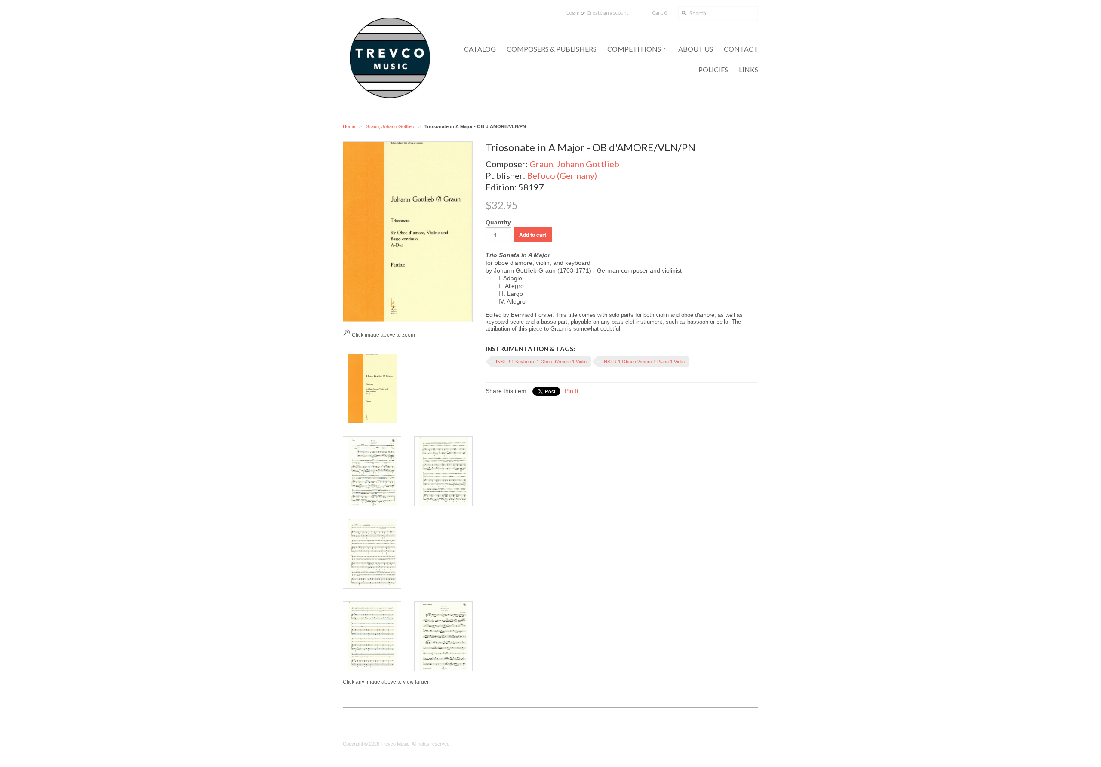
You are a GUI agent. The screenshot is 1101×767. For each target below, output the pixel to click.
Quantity (498, 222)
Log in (573, 12)
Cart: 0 (659, 12)
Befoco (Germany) (562, 175)
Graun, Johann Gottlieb (390, 126)
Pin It (571, 390)
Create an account (607, 12)
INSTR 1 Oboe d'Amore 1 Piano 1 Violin (644, 361)
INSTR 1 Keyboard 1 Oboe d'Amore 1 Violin (541, 361)
